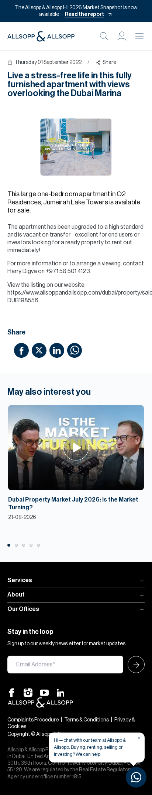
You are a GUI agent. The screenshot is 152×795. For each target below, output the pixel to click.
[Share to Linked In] (56, 350)
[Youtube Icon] (44, 693)
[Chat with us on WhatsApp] (136, 777)
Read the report (84, 14)
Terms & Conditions (86, 720)
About (16, 595)
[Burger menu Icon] (139, 36)
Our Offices (23, 609)
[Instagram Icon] (28, 693)
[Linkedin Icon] (60, 693)
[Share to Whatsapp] (74, 350)
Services (19, 580)
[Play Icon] (76, 448)
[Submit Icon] (134, 664)
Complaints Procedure (33, 720)
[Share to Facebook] (21, 350)
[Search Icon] (104, 36)
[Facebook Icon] (11, 693)
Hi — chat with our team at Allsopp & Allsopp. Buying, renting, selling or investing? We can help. (90, 747)
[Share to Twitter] (39, 350)
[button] (121, 36)
